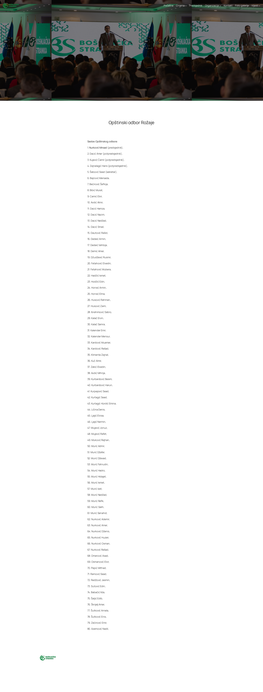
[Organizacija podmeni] (220, 5)
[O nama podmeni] (186, 5)
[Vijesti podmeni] (259, 5)
